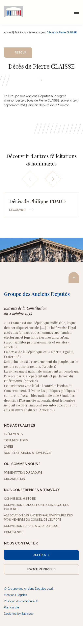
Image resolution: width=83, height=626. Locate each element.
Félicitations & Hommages (30, 32)
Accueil (8, 32)
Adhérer (39, 555)
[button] (53, 178)
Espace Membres (39, 569)
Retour (20, 52)
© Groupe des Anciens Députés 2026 (29, 588)
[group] (41, 204)
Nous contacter (21, 543)
